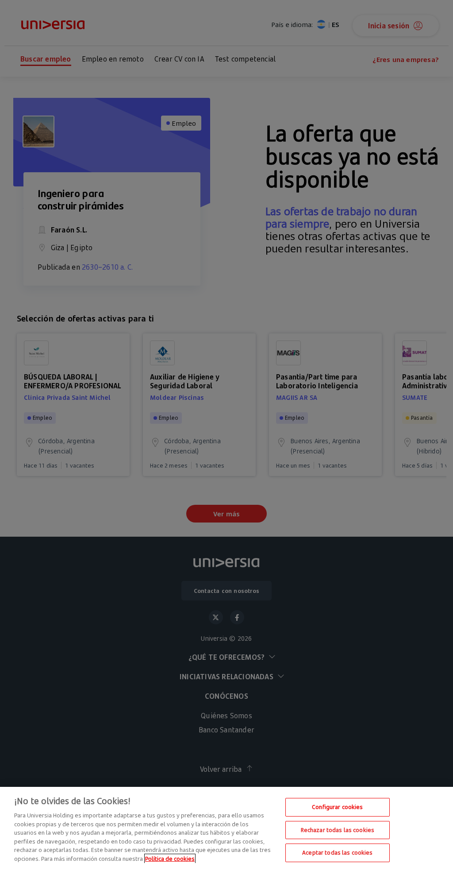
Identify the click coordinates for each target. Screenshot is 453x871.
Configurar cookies (337, 807)
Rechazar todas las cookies (337, 830)
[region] (226, 829)
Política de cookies (170, 859)
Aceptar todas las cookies (337, 852)
